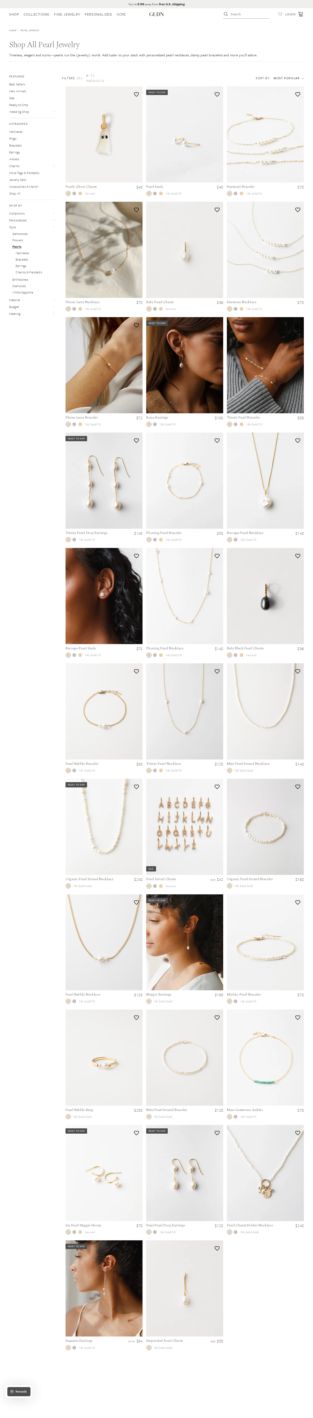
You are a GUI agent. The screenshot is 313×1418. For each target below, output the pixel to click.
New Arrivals (17, 91)
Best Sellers (17, 84)
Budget (14, 306)
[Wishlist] (280, 14)
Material (14, 299)
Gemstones (20, 233)
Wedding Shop (19, 111)
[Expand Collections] (53, 213)
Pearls (16, 246)
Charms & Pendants (29, 272)
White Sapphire (22, 292)
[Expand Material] (53, 299)
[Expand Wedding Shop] (53, 111)
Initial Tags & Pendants (24, 172)
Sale (12, 97)
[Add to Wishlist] (135, 93)
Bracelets (15, 145)
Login (290, 14)
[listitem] (121, 14)
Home (12, 30)
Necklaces (16, 131)
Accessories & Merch (23, 186)
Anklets (14, 159)
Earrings (14, 152)
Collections (17, 213)
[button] (86, 78)
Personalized (18, 220)
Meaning (14, 313)
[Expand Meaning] (53, 313)
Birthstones (20, 279)
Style (12, 227)
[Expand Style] (53, 227)
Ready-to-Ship (18, 104)
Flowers (17, 240)
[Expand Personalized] (53, 220)
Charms (14, 165)
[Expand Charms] (53, 165)
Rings (12, 138)
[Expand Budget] (53, 306)
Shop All (14, 193)
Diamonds (19, 285)
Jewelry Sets (17, 179)
